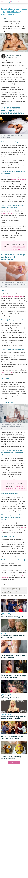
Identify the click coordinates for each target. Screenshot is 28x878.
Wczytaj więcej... (14, 762)
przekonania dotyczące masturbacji (12, 296)
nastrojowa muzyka (7, 372)
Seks (6, 5)
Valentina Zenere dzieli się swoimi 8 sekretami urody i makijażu (13, 717)
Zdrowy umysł (5, 734)
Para (2, 5)
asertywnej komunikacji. (18, 179)
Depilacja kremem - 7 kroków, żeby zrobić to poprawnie (13, 656)
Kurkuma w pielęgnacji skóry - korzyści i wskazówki (11, 757)
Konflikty (3, 633)
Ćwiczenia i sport (5, 613)
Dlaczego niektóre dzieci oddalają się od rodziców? (13, 636)
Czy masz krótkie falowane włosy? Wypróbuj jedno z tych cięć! (13, 697)
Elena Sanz (14, 57)
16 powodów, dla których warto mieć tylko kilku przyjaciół (12, 737)
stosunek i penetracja (7, 213)
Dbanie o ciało (5, 755)
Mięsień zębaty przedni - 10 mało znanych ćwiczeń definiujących (12, 616)
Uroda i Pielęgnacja (6, 653)
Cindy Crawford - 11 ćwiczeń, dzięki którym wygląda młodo (13, 676)
